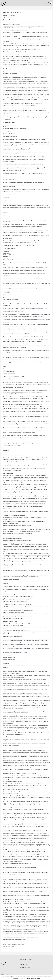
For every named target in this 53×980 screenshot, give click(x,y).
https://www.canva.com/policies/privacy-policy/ (13, 618)
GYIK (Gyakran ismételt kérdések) (26, 959)
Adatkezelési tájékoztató (25, 967)
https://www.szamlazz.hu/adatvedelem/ (40, 614)
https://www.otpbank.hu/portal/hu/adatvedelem (13, 612)
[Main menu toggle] (51, 3)
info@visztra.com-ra (24, 149)
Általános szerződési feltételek (26, 966)
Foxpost (4, 627)
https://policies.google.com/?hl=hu (40, 586)
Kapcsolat (22, 961)
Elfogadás (28, 978)
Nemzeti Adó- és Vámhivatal (9, 269)
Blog (21, 962)
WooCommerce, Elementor (36, 575)
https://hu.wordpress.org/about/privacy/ (30, 576)
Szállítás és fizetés (23, 964)
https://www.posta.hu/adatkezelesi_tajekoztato (13, 625)
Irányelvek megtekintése (36, 978)
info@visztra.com (9, 131)
